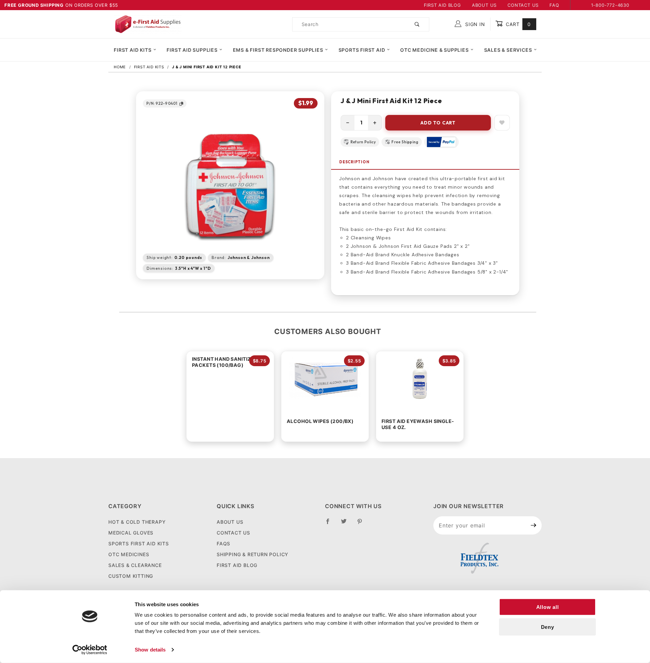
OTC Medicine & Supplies (434, 50)
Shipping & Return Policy (252, 554)
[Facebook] (330, 524)
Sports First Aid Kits (138, 543)
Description (354, 162)
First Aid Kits (132, 50)
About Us (484, 5)
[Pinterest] (362, 524)
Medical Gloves (130, 533)
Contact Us (523, 5)
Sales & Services (508, 50)
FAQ (554, 5)
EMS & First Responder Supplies (278, 50)
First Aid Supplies (192, 50)
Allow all (547, 607)
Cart (517, 24)
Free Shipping (404, 142)
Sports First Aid (362, 50)
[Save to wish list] (502, 123)
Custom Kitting (130, 576)
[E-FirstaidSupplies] (147, 23)
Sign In (474, 24)
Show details (150, 650)
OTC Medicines (128, 554)
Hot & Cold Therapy (137, 522)
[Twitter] (346, 524)
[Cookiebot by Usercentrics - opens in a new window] (90, 650)
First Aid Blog (442, 5)
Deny (547, 627)
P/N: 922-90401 (161, 103)
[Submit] (534, 525)
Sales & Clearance (135, 565)
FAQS (223, 543)
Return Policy (363, 142)
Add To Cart (438, 123)
